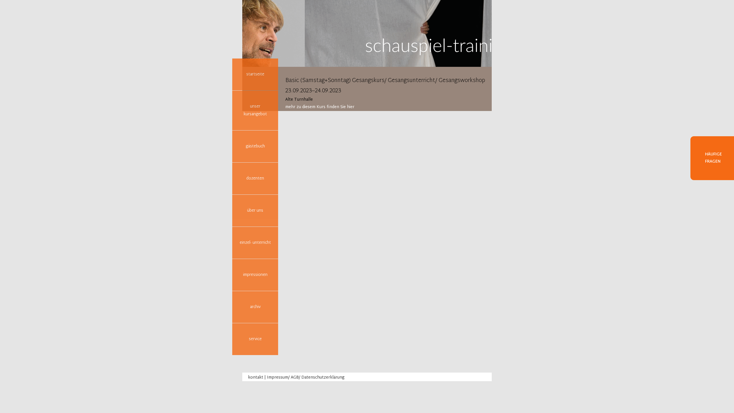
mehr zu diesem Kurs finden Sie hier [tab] (319, 107)
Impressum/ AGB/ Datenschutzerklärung (306, 377)
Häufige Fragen (713, 158)
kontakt (255, 377)
